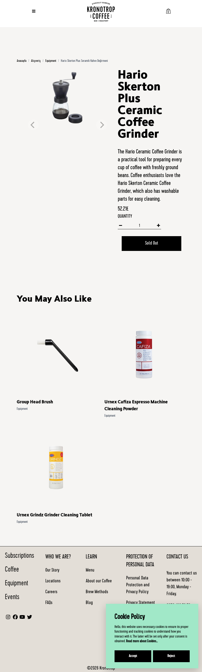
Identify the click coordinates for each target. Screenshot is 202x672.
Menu (90, 570)
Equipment (50, 61)
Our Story (52, 570)
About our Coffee (99, 581)
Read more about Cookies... (142, 641)
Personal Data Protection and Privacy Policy (138, 585)
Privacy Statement (140, 603)
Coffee (12, 570)
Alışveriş (36, 61)
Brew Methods (97, 592)
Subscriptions (19, 556)
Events (12, 597)
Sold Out (151, 243)
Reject (171, 656)
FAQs (48, 603)
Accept (133, 656)
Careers (51, 592)
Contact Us (177, 557)
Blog (89, 603)
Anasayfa (21, 61)
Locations (53, 581)
